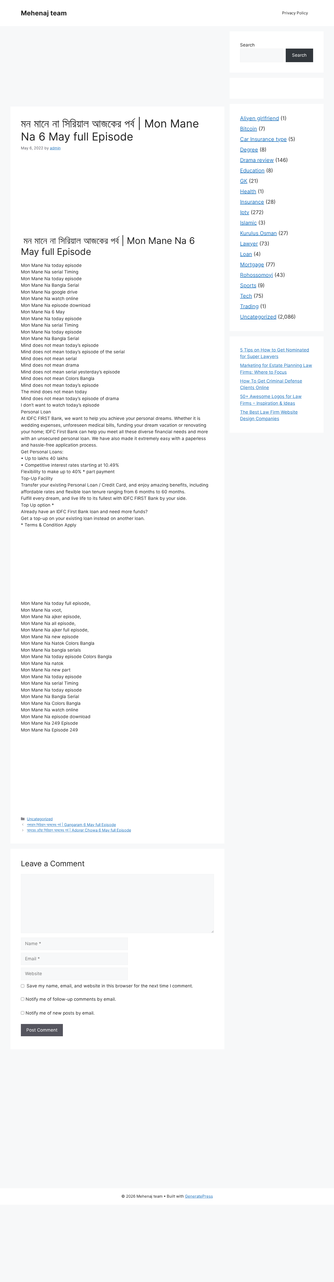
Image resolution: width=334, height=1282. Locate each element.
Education (252, 170)
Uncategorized (40, 819)
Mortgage (252, 264)
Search (247, 45)
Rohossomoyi (256, 275)
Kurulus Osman (258, 233)
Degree (249, 150)
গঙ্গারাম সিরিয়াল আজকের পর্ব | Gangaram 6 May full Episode (71, 824)
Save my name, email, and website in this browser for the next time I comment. (110, 985)
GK (243, 181)
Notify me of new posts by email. (60, 1013)
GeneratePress (199, 1196)
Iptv (244, 212)
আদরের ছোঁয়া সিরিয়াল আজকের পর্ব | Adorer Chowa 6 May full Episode (79, 830)
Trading (249, 306)
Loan (246, 254)
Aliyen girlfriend (259, 118)
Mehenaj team (44, 13)
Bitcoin (248, 129)
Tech (246, 296)
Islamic (248, 223)
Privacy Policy (295, 12)
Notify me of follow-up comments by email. (71, 999)
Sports (248, 285)
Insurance (252, 202)
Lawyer (249, 244)
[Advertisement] (117, 67)
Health (248, 191)
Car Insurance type (263, 139)
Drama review (257, 160)
